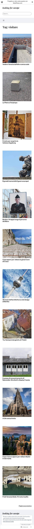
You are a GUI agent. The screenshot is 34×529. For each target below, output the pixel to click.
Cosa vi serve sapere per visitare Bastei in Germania (16, 457)
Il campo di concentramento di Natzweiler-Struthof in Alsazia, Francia (16, 379)
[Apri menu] (4, 20)
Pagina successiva (25, 506)
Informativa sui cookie (8, 521)
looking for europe (11, 7)
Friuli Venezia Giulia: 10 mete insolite (15, 497)
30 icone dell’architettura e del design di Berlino (16, 300)
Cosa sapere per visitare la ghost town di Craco (16, 260)
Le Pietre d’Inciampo (10, 103)
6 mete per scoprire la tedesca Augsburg (10, 142)
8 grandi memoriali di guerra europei (16, 181)
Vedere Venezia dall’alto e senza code (16, 64)
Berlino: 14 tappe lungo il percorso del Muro (15, 220)
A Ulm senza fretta (9, 418)
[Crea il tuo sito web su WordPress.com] (17, 2)
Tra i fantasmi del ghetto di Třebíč (14, 340)
